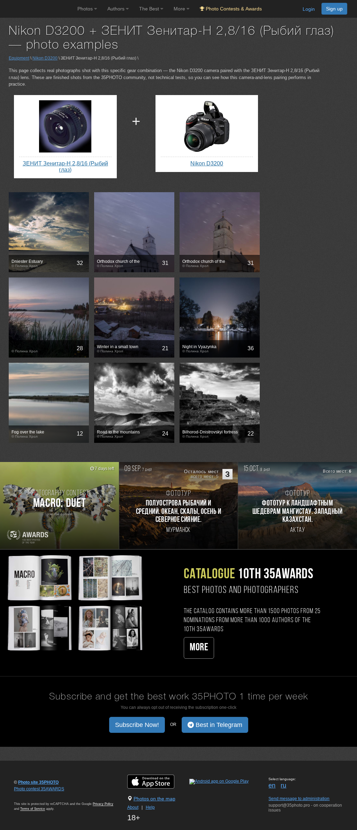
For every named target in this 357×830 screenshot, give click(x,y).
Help (150, 807)
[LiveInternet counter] (29, 795)
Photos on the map (154, 798)
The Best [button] (149, 8)
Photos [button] (85, 8)
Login (309, 9)
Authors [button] (116, 8)
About (132, 807)
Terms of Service (32, 809)
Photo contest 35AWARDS (39, 788)
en (271, 785)
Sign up (334, 8)
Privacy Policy (103, 804)
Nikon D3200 (45, 58)
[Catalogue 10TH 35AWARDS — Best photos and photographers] (74, 602)
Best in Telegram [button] (218, 724)
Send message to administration (298, 798)
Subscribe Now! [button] (137, 724)
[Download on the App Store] (157, 781)
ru (283, 785)
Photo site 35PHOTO (38, 782)
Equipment (19, 58)
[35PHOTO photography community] (38, 9)
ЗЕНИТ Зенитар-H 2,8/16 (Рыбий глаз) (65, 166)
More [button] (180, 8)
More (199, 647)
